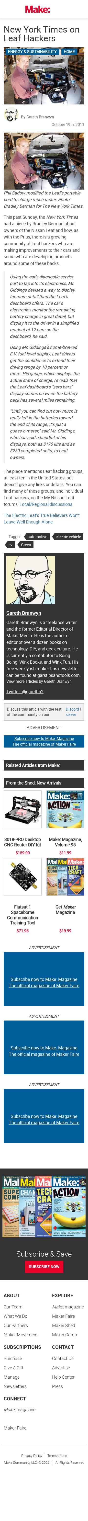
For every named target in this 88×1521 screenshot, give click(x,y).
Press (57, 1386)
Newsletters (15, 1386)
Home (69, 51)
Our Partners (16, 1325)
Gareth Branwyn (23, 613)
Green (26, 544)
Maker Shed (63, 1325)
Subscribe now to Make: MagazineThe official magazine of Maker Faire (44, 741)
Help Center (63, 1377)
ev (10, 544)
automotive (37, 536)
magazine (68, 1307)
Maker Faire (63, 1316)
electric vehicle (68, 536)
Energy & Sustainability (32, 51)
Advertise (61, 1368)
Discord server (72, 711)
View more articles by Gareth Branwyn (39, 681)
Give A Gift (13, 1368)
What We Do (15, 1316)
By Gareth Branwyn (37, 117)
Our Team (13, 1307)
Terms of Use (57, 1455)
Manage (12, 1377)
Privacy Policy (31, 1455)
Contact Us (63, 1358)
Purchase (13, 1358)
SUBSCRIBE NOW (44, 1266)
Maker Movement (21, 1335)
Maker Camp (64, 1335)
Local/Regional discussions (46, 504)
